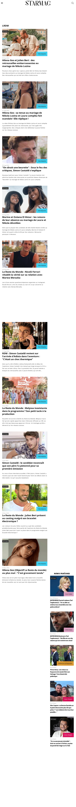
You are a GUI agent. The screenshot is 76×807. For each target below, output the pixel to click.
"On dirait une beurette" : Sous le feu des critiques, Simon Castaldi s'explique (24, 169)
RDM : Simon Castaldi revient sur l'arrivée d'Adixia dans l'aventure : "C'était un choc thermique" (21, 356)
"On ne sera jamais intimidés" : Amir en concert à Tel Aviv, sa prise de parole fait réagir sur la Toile (61, 743)
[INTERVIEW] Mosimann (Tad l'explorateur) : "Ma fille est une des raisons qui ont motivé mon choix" (61, 638)
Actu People (68, 699)
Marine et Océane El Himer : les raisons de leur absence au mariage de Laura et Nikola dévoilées (24, 220)
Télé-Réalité (42, 54)
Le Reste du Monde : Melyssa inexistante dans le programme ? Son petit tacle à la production (24, 411)
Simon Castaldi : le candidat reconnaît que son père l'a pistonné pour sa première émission (23, 465)
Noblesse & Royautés (65, 663)
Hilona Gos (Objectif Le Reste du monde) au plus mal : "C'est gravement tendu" (24, 571)
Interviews (68, 594)
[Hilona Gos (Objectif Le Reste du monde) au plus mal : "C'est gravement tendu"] (24, 552)
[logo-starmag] (38, 3)
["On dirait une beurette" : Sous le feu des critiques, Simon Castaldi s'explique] (24, 149)
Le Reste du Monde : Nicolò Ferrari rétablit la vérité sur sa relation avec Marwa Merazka (22, 274)
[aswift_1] (38, 19)
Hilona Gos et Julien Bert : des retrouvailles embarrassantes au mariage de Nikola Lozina (20, 63)
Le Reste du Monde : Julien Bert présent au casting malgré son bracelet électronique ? (24, 518)
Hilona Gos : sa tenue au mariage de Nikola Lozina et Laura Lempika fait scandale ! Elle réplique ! (22, 115)
